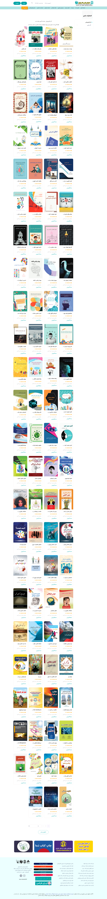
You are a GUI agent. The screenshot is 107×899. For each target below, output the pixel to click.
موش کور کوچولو (22, 710)
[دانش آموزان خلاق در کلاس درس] (36, 235)
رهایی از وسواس (53, 478)
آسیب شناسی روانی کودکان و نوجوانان (49, 544)
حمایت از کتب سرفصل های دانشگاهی (66, 885)
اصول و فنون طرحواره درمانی (20, 577)
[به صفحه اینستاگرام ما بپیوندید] (24, 875)
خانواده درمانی (69, 809)
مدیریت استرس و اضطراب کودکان (34, 610)
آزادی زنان (39, 776)
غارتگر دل (70, 677)
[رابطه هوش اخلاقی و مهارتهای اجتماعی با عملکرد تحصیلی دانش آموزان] (36, 367)
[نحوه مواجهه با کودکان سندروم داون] (51, 202)
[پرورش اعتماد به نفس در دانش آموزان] (51, 268)
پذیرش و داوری (60, 8)
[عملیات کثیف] (51, 763)
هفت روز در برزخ (68, 115)
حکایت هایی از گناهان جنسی (20, 610)
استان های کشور (32, 8)
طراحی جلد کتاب (43, 872)
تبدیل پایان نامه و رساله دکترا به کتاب (87, 880)
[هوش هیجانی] (51, 598)
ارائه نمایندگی (53, 8)
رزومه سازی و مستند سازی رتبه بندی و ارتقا (86, 873)
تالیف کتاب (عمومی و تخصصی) (67, 866)
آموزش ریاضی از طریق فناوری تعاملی (18, 214)
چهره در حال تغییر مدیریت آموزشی (49, 445)
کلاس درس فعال (53, 181)
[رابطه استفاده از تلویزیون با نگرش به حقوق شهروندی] (51, 366)
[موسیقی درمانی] (36, 466)
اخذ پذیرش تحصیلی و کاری (43, 869)
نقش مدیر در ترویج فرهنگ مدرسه (19, 148)
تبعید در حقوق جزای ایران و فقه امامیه (18, 346)
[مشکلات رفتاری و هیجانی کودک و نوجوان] (66, 598)
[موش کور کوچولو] (20, 697)
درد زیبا (39, 677)
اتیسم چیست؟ (23, 544)
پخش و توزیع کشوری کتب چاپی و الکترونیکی (65, 863)
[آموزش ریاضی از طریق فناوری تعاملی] (20, 202)
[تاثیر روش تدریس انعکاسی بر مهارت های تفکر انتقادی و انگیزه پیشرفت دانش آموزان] (66, 334)
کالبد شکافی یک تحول (52, 677)
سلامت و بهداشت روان (36, 511)
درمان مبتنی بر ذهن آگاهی (66, 511)
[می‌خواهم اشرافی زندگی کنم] (36, 730)
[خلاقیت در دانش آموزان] (51, 697)
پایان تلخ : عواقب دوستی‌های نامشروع (33, 49)
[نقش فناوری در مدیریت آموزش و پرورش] (66, 169)
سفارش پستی (69, 53)
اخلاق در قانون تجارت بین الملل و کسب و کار (63, 82)
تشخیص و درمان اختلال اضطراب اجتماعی (63, 577)
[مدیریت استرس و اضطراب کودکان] (36, 598)
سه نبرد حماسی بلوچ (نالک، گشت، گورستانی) (16, 644)
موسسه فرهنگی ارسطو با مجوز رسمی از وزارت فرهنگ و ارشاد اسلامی (59, 894)
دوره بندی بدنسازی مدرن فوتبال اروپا (49, 644)
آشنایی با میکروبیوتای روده (35, 809)
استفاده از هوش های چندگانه (66, 280)
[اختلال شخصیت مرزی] (36, 532)
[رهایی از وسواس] (51, 466)
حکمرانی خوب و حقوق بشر (51, 809)
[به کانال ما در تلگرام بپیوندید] (21, 875)
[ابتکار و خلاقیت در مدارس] (36, 202)
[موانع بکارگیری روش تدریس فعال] (20, 367)
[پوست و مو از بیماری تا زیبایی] (66, 36)
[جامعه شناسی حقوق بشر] (36, 631)
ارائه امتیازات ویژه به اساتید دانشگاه (67, 871)
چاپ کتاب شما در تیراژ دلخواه (89, 863)
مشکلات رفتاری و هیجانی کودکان (19, 511)
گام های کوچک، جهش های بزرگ (65, 247)
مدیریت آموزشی (37, 148)
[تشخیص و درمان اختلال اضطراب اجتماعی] (66, 565)
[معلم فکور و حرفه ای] (51, 36)
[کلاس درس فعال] (51, 169)
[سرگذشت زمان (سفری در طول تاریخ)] (20, 102)
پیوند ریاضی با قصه (37, 280)
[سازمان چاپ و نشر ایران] (63, 846)
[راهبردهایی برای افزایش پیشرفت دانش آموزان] (20, 69)
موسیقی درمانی (38, 478)
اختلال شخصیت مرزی (36, 544)
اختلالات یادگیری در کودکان (51, 412)
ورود (24, 3)
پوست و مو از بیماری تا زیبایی (66, 49)
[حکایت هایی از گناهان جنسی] (20, 598)
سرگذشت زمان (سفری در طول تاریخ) (18, 115)
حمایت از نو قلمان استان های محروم (67, 883)
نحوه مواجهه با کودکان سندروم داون (49, 214)
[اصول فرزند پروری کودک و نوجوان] (36, 565)
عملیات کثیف (54, 776)
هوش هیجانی (54, 610)
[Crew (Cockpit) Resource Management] (20, 730)
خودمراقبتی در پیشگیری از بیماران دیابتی (17, 677)
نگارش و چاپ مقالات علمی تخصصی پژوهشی (86, 878)
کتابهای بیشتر (43, 832)
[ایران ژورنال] (83, 846)
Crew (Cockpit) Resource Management (16, 743)
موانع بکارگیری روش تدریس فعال (19, 379)
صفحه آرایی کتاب (43, 875)
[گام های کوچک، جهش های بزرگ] (66, 235)
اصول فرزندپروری (68, 478)
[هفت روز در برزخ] (66, 102)
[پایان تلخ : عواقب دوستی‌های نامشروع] (36, 36)
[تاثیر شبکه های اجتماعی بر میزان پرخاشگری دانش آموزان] (51, 334)
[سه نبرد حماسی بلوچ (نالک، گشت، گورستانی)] (20, 631)
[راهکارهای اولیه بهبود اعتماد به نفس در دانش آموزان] (66, 301)
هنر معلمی (24, 49)
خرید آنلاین (65, 53)
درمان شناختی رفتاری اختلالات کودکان (64, 544)
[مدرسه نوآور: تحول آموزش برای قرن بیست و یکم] (66, 136)
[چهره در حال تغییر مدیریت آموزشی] (51, 433)
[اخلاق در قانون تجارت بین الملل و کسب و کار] (66, 69)
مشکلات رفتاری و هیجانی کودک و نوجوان (63, 610)
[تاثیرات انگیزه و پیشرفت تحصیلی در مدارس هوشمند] (36, 334)
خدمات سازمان (47, 8)
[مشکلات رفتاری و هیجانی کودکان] (20, 499)
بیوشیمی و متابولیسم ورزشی (66, 743)
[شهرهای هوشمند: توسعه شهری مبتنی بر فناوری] (51, 102)
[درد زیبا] (36, 664)
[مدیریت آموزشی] (36, 136)
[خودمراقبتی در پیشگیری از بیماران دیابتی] (20, 664)
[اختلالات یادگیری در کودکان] (51, 400)
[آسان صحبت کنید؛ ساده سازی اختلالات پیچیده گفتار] (66, 433)
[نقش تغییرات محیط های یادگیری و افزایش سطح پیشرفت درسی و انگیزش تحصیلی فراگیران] (66, 400)
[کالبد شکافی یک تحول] (51, 664)
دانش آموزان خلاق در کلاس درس (34, 247)
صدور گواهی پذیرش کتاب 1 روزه (88, 868)
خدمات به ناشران (40, 8)
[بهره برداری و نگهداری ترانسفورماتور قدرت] (66, 631)
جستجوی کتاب (24, 8)
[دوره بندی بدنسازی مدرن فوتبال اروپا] (51, 631)
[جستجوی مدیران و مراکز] (32, 3)
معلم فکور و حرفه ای (52, 49)
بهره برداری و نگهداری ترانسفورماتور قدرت (63, 644)
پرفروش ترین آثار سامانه (43, 863)
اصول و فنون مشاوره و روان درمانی (19, 478)
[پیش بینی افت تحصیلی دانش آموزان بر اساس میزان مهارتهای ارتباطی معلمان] (20, 301)
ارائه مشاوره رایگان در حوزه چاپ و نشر (66, 868)
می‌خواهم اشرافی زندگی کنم (35, 743)
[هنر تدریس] (36, 69)
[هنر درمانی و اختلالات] (20, 235)
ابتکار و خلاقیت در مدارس (36, 214)
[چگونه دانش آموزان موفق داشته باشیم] (36, 169)
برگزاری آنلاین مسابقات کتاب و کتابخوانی (66, 878)
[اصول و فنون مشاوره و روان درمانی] (20, 466)
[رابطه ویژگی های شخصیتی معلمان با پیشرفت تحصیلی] (66, 202)
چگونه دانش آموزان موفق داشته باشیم (33, 181)
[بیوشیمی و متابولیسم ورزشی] (66, 730)
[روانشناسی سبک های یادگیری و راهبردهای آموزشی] (20, 169)
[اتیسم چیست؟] (20, 532)
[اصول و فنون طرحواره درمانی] (20, 565)
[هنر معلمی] (20, 36)
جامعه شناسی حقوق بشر (36, 644)
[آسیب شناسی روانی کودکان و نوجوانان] (51, 532)
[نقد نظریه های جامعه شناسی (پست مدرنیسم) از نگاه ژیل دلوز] (51, 69)
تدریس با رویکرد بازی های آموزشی (19, 280)
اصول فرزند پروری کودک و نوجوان (34, 577)
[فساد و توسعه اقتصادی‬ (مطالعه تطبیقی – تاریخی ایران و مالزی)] (66, 697)
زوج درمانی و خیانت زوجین (51, 743)
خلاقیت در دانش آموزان (52, 710)
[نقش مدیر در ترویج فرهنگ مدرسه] (20, 136)
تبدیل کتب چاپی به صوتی (89, 883)
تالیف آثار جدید (43, 866)
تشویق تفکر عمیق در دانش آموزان (34, 114)
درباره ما (72, 8)
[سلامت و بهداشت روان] (36, 499)
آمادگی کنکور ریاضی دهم (67, 776)
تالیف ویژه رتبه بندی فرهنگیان (68, 880)
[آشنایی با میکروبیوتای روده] (36, 797)
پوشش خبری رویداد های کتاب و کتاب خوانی (65, 875)
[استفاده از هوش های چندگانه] (66, 268)
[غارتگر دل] (66, 664)
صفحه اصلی (83, 8)
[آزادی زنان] (36, 763)
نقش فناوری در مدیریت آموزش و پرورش (63, 181)
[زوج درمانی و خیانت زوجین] (51, 730)
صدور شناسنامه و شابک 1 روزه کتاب (87, 866)
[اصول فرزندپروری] (66, 466)
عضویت (17, 3)
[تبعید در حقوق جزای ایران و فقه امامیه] (20, 334)
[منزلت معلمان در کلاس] (51, 235)
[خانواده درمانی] (66, 797)
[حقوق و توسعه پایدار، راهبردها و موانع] (36, 433)
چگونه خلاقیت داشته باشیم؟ (51, 577)
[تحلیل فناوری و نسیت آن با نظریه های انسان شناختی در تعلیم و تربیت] (66, 367)
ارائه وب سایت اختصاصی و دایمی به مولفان (86, 885)
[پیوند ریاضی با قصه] (36, 268)
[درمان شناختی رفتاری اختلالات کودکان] (66, 532)
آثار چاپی (89, 25)
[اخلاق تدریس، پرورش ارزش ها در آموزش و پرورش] (51, 136)
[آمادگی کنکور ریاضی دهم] (66, 763)
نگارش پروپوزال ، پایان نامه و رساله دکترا (87, 875)
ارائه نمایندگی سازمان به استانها (67, 873)
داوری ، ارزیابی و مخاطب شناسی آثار (87, 871)
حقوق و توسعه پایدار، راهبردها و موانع (33, 445)
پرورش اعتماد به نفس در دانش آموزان (49, 280)
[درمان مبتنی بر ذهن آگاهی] (66, 499)
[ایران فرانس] (43, 883)
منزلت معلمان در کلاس (52, 247)
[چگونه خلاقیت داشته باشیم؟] (51, 565)
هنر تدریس (39, 82)
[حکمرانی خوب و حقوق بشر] (51, 797)
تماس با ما (77, 8)
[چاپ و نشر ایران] (84, 3)
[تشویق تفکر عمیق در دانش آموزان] (36, 102)
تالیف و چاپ (67, 8)
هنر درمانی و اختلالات (21, 247)
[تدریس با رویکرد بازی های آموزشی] (20, 268)
